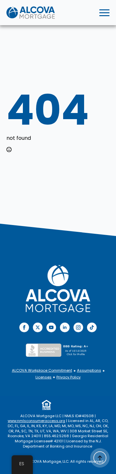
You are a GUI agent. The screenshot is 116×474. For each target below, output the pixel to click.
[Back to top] (100, 458)
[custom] (92, 327)
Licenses (43, 377)
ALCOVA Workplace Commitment (42, 370)
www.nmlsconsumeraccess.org (36, 420)
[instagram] (78, 327)
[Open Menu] (104, 12)
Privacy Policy (68, 377)
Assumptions (89, 370)
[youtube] (51, 327)
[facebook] (24, 327)
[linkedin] (65, 327)
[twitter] (38, 327)
